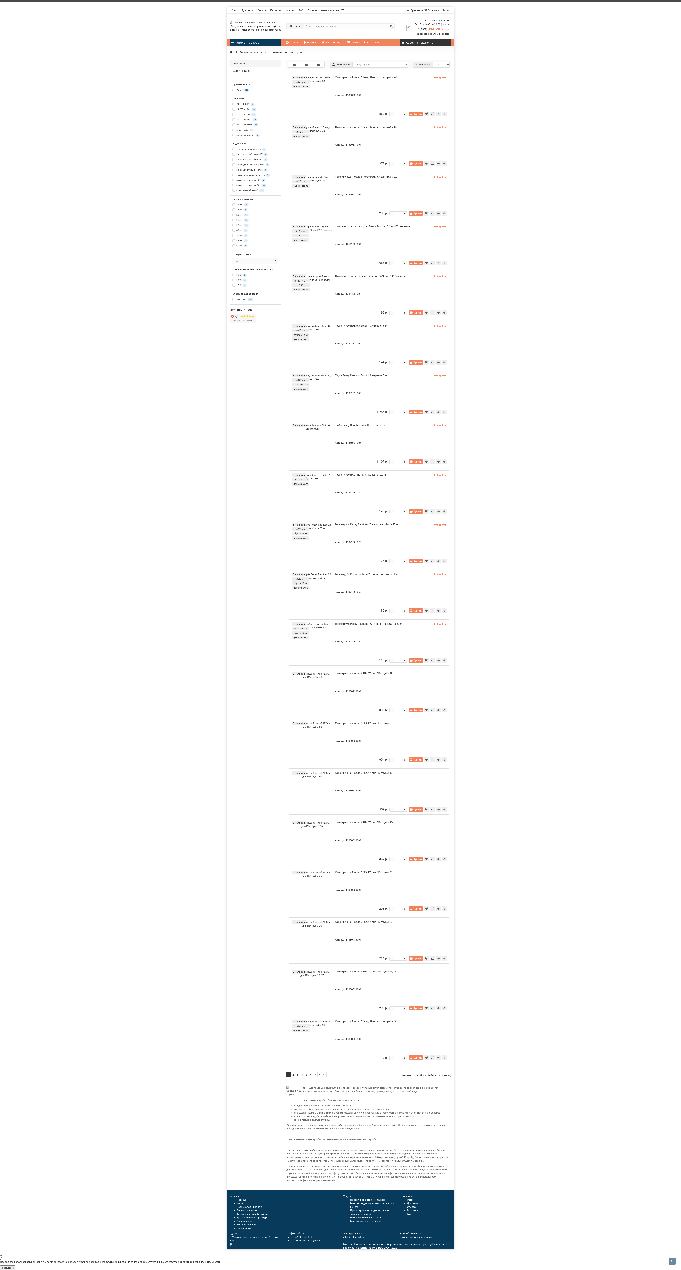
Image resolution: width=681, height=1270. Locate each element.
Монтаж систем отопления (365, 1221)
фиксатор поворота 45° (250, 180)
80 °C (240, 275)
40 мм (241, 230)
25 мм (241, 220)
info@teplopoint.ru (353, 1237)
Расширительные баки (250, 1206)
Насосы (241, 1199)
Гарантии (275, 10)
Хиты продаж (334, 42)
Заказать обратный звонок (433, 33)
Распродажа (244, 1228)
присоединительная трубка (252, 164)
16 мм (241, 204)
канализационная (247, 135)
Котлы (240, 1203)
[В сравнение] (432, 114)
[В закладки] (426, 114)
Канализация (244, 1221)
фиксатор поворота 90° (250, 185)
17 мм (241, 209)
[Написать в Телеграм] (340, 1258)
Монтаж (290, 10)
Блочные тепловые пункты (366, 1217)
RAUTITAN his (245, 114)
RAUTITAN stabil (246, 124)
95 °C (240, 285)
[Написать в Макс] (340, 1255)
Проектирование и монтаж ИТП (326, 10)
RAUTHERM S (244, 104)
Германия (244, 299)
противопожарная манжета (252, 175)
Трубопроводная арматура (252, 1217)
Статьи (355, 42)
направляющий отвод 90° (251, 159)
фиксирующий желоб (249, 190)
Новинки (313, 42)
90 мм (241, 245)
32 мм (241, 225)
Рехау (242, 90)
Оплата (262, 10)
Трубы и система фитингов (251, 52)
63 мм (241, 240)
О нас (234, 10)
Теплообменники (246, 1224)
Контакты (373, 42)
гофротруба (244, 130)
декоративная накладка (250, 149)
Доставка (247, 10)
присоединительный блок (251, 170)
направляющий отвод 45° (251, 154)
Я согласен (7, 1267)
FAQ (301, 10)
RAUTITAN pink (246, 119)
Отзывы (294, 42)
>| (324, 1074)
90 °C (240, 280)
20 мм (241, 215)
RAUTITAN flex (245, 109)
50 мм (241, 235)
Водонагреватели (247, 1210)
